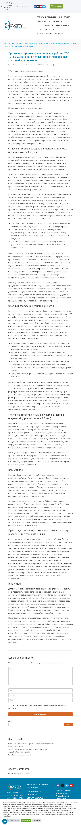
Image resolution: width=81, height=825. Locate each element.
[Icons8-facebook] (35, 6)
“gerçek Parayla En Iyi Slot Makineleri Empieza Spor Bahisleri (28, 749)
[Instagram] (38, 6)
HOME (5, 44)
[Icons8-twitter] (44, 6)
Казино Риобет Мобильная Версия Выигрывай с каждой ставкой (31, 744)
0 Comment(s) (50, 65)
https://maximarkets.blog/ (59, 394)
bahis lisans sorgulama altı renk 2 (19, 755)
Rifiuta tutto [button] (36, 820)
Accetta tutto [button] (26, 820)
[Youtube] (41, 6)
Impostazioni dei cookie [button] (11, 820)
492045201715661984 (16, 746)
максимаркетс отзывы (36, 206)
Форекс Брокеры (19, 65)
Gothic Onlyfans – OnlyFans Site (19, 752)
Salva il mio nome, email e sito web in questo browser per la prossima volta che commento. (37, 707)
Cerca (10, 721)
